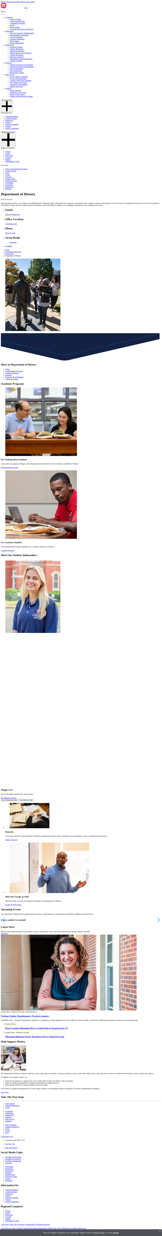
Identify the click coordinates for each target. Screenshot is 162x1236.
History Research (11, 840)
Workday (8, 189)
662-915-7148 (10, 233)
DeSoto (8, 152)
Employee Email (11, 181)
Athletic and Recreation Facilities (21, 96)
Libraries (8, 177)
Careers (8, 1178)
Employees (9, 120)
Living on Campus (16, 47)
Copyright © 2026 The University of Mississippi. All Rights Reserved (25, 1224)
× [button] (160, 1231)
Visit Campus (14, 41)
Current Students (11, 118)
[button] (2, 10)
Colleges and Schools (17, 21)
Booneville (9, 156)
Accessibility (73, 1228)
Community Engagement (18, 84)
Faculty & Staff (10, 171)
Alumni (8, 122)
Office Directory (11, 1125)
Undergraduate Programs (14, 371)
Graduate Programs (12, 373)
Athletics (8, 88)
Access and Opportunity (18, 79)
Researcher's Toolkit (17, 73)
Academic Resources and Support (21, 29)
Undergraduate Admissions (19, 35)
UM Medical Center (12, 161)
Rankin (7, 160)
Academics (9, 17)
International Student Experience (21, 59)
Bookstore (8, 1180)
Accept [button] (115, 1233)
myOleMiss (9, 183)
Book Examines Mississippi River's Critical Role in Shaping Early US (36, 1028)
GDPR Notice (52, 1228)
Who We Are (9, 75)
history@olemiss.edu (12, 214)
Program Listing (15, 19)
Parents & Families (11, 124)
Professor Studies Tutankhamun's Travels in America (25, 1016)
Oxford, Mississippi (16, 49)
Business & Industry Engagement (21, 65)
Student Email (10, 179)
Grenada (8, 158)
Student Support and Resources (21, 53)
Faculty (12, 25)
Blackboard (9, 187)
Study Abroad (14, 27)
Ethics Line (82, 1228)
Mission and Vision (16, 86)
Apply (7, 1108)
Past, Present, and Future (18, 82)
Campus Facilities (16, 61)
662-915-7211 (10, 1144)
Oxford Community (12, 128)
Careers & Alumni (11, 379)
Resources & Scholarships (14, 377)
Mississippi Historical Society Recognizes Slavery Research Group (34, 1037)
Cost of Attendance (16, 37)
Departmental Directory (13, 252)
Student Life (9, 45)
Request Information (17, 43)
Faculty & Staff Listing (13, 905)
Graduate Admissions (17, 39)
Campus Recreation (16, 55)
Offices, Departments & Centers (16, 169)
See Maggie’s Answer (8, 798)
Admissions (9, 31)
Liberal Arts (9, 254)
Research (8, 63)
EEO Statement (62, 1228)
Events (7, 175)
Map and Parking (11, 1148)
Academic (8, 246)
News (7, 173)
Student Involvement (17, 51)
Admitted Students (11, 117)
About (7, 369)
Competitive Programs (17, 23)
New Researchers (16, 71)
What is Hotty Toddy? (17, 94)
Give (26, 8)
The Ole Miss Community (19, 77)
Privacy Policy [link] (99, 1233)
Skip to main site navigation (10, 2)
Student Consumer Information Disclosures (32, 1228)
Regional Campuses (17, 57)
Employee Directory (12, 1127)
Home (7, 250)
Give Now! (5, 1092)
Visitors (8, 126)
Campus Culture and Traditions (20, 81)
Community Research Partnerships (22, 67)
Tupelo (7, 154)
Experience (9, 185)
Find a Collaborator (16, 69)
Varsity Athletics (15, 90)
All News (4, 934)
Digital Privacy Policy (8, 1228)
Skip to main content (28, 2)
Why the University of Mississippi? (22, 33)
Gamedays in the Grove (18, 92)
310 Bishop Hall (11, 224)
